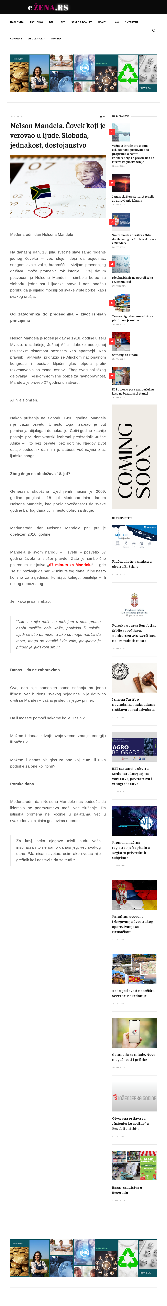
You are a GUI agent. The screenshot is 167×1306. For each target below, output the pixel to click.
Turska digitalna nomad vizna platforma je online (132, 318)
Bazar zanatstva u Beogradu (127, 1190)
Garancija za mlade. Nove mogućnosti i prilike (133, 1057)
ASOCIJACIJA (36, 38)
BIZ (51, 22)
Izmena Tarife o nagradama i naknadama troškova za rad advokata (133, 704)
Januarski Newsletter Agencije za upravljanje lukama (133, 198)
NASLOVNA (17, 22)
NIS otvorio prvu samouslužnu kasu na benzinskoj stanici (133, 391)
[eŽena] (49, 7)
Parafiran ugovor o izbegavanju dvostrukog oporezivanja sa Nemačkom (132, 924)
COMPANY (16, 38)
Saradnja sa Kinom (125, 355)
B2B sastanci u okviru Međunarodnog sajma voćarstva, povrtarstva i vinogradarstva (132, 776)
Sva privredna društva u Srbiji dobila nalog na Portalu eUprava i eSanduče (134, 239)
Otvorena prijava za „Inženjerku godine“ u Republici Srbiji (130, 1123)
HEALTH (103, 22)
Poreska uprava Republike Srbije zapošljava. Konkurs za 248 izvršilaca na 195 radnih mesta (134, 633)
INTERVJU (131, 22)
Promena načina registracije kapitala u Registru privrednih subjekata (131, 850)
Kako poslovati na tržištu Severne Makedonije (133, 993)
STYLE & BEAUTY (81, 22)
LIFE (62, 22)
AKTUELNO (36, 22)
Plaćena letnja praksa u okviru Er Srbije (132, 564)
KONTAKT (57, 38)
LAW (116, 22)
